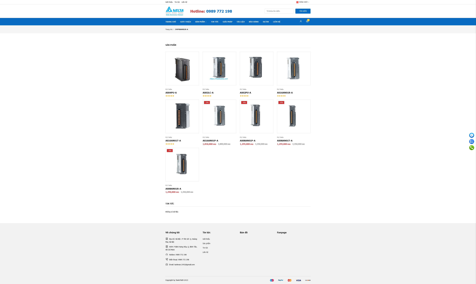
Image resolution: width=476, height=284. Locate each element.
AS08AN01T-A (284, 140)
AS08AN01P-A (247, 140)
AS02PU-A (245, 92)
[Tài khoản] (301, 21)
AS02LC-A (208, 92)
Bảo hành (254, 22)
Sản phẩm (200, 22)
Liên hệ (184, 2)
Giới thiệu (169, 2)
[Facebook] (471, 135)
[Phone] (471, 147)
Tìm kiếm (303, 11)
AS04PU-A (171, 92)
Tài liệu (241, 22)
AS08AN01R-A (173, 188)
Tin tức (177, 2)
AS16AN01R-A (285, 92)
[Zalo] (471, 141)
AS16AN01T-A (173, 140)
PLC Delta (168, 89)
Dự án (266, 22)
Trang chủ (170, 22)
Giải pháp (227, 22)
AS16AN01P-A (210, 140)
